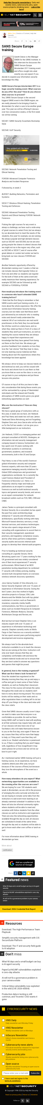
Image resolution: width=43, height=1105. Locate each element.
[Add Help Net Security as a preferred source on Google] (39, 41)
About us (26, 1095)
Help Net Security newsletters (17, 2)
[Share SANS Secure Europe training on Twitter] (26, 41)
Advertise (34, 1095)
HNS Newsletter (14, 1027)
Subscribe (35, 1073)
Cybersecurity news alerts (19, 1044)
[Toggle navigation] (40, 15)
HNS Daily (11, 1020)
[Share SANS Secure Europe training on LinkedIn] (31, 41)
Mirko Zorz (12, 33)
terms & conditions (13, 1081)
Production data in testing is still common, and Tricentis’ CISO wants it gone (19, 997)
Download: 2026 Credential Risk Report (18, 909)
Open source (12, 1063)
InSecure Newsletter (16, 1035)
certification (7, 850)
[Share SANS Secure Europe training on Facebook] (22, 41)
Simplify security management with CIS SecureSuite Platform (20, 939)
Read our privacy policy (13, 1095)
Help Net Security (31, 1090)
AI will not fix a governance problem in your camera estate (20, 979)
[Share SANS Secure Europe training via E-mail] (35, 41)
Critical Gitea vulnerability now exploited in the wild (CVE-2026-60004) (20, 987)
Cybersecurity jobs (15, 1054)
